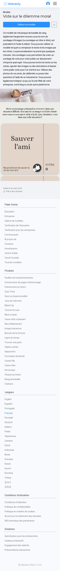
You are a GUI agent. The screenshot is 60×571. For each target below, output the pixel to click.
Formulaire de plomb (15, 356)
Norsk (7, 454)
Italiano (8, 427)
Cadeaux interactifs (14, 540)
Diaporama (10, 351)
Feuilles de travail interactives (19, 278)
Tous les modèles (13, 262)
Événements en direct (15, 287)
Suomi (8, 468)
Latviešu (9, 441)
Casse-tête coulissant (15, 319)
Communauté (11, 234)
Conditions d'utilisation (15, 502)
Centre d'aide (11, 253)
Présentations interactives (17, 550)
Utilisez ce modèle (26, 24)
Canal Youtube (12, 258)
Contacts (9, 244)
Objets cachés (11, 347)
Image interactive (13, 328)
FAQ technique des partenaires (19, 520)
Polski (7, 431)
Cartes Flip (10, 361)
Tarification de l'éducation (17, 225)
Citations (9, 384)
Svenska (9, 459)
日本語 (8, 487)
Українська (10, 436)
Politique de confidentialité (17, 507)
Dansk (8, 464)
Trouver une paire (13, 342)
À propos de (10, 239)
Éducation (9, 211)
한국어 (8, 482)
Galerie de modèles (14, 221)
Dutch (7, 445)
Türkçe (8, 477)
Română (9, 473)
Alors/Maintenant (13, 324)
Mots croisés (11, 314)
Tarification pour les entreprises (20, 230)
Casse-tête (10, 365)
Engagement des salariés (17, 545)
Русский (9, 417)
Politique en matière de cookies (20, 511)
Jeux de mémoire (13, 301)
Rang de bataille (12, 379)
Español (8, 404)
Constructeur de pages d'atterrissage (23, 282)
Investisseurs (11, 248)
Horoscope (10, 370)
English (8, 399)
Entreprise (10, 216)
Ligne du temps (12, 337)
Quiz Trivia (10, 291)
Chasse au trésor (13, 374)
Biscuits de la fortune (15, 333)
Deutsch (9, 422)
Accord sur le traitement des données (23, 516)
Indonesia (9, 450)
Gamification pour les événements (21, 536)
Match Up (9, 305)
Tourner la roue (12, 310)
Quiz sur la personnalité (16, 296)
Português (10, 408)
